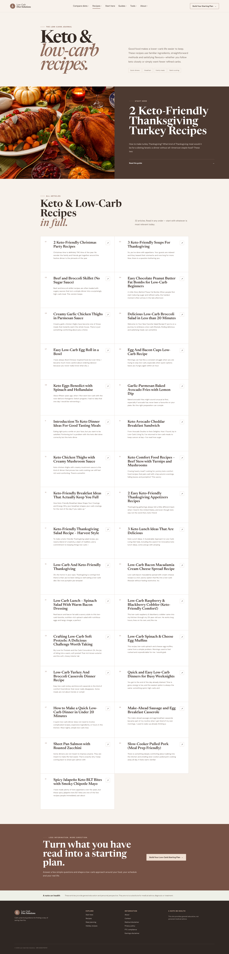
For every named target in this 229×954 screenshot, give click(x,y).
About (143, 6)
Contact (128, 918)
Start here (110, 6)
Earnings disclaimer (132, 933)
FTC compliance (131, 930)
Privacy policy (130, 926)
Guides (121, 6)
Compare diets (80, 6)
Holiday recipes (91, 926)
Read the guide (171, 163)
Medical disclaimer (132, 922)
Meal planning (91, 922)
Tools (132, 6)
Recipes (96, 6)
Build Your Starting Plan (204, 6)
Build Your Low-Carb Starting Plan (166, 857)
